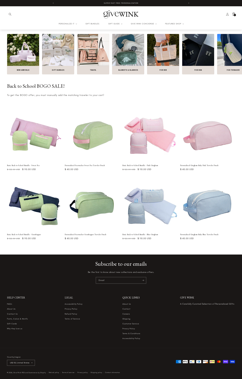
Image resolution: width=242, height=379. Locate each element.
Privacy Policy (71, 309)
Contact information (112, 372)
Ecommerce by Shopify (37, 372)
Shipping (126, 319)
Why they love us (14, 328)
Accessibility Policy (73, 304)
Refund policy (54, 372)
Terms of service (68, 372)
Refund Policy (71, 314)
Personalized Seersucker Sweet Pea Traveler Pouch (85, 165)
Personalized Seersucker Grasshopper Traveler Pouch (85, 234)
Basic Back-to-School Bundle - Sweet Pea (23, 165)
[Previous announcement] (53, 3)
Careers (126, 314)
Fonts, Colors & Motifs (17, 319)
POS (23, 372)
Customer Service (130, 323)
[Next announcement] (189, 3)
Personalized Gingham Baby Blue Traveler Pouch (199, 234)
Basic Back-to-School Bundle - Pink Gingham (140, 165)
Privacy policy (82, 372)
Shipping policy (96, 372)
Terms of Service (72, 319)
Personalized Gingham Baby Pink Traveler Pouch (199, 165)
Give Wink (17, 372)
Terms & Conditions (131, 333)
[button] (10, 14)
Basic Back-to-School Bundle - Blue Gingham (140, 234)
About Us (11, 309)
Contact (126, 309)
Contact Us (12, 314)
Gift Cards (12, 323)
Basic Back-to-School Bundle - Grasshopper (24, 234)
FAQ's (9, 304)
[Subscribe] (143, 280)
